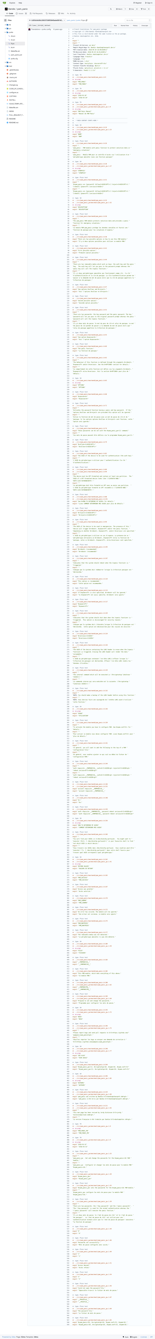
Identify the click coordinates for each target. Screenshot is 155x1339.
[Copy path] (86, 20)
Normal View (125, 25)
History (135, 25)
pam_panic (22, 9)
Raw (115, 25)
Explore (12, 3)
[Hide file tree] (5, 20)
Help (20, 3)
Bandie (11, 9)
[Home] (4, 3)
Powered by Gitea (9, 1337)
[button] (119, 9)
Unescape (144, 25)
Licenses (143, 1337)
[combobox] (138, 20)
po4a (78, 20)
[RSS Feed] (110, 9)
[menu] (125, 1337)
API (151, 1337)
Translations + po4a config (41, 29)
